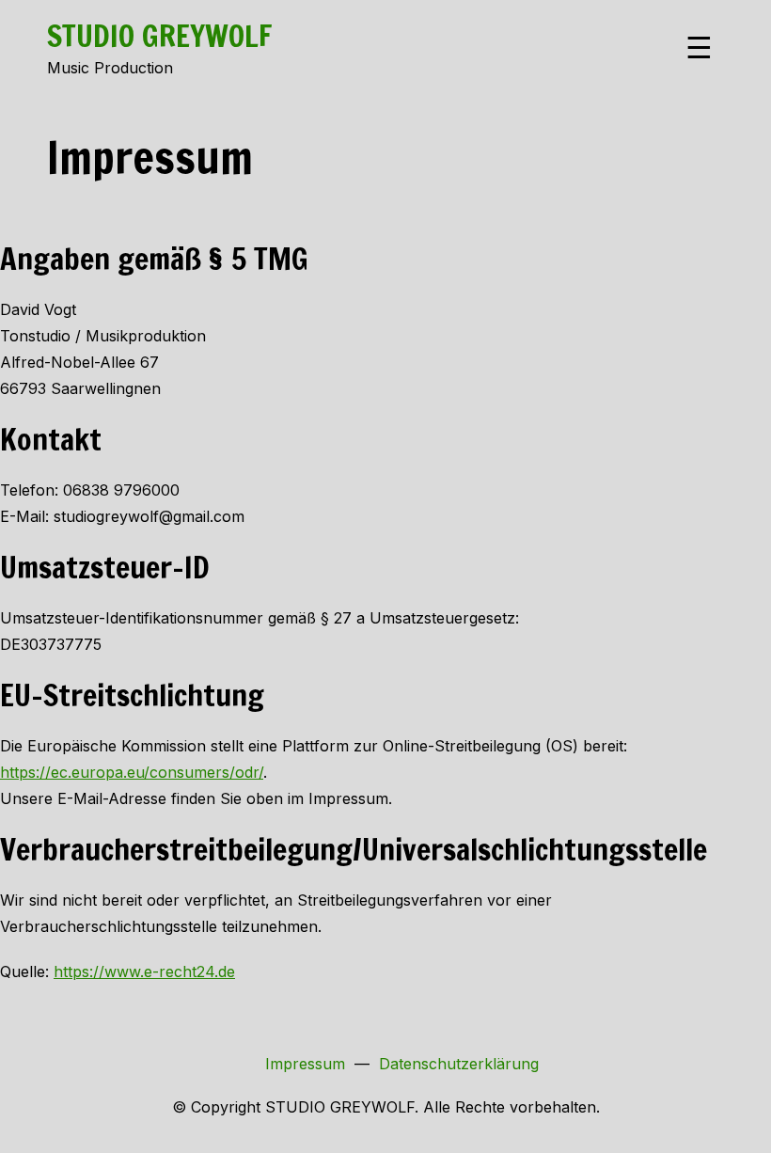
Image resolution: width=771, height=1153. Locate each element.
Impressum (305, 1063)
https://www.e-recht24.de (144, 971)
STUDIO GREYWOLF (159, 35)
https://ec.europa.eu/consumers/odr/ (131, 772)
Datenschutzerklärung (459, 1063)
